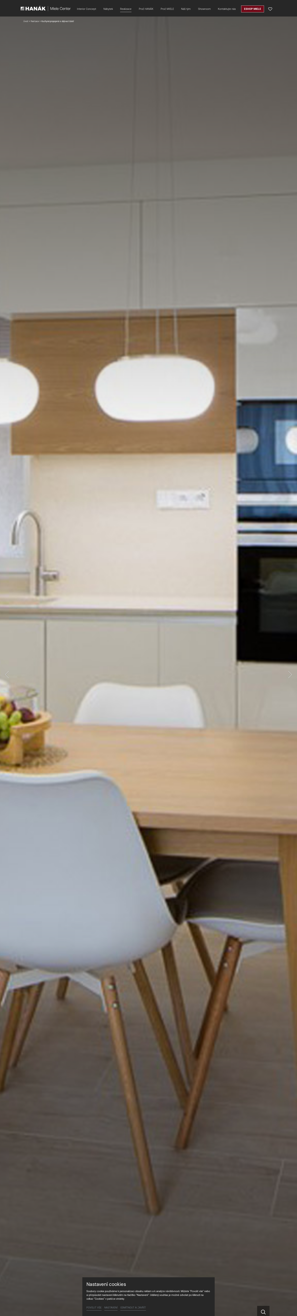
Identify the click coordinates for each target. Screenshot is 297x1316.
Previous (7, 674)
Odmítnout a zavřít (133, 1307)
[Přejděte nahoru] (289, 1308)
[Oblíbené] (270, 9)
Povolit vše (94, 1307)
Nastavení (111, 1307)
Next (290, 674)
